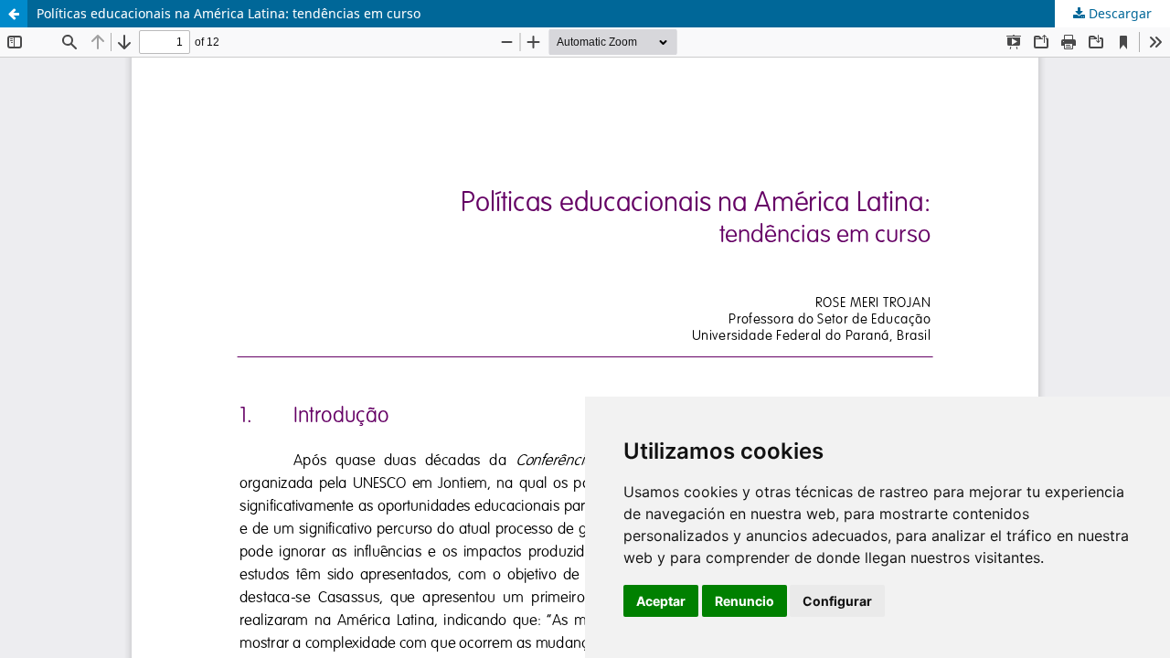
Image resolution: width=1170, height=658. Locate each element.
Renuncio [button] (744, 601)
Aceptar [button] (661, 601)
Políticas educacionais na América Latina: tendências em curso (228, 13)
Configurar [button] (837, 601)
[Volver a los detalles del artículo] (13, 13)
